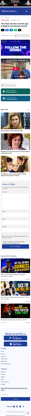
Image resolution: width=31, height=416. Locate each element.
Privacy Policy (4, 359)
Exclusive (3, 372)
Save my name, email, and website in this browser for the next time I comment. (15, 236)
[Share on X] (3, 30)
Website (4, 226)
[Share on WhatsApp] (15, 30)
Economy (3, 374)
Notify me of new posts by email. (11, 243)
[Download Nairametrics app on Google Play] (15, 338)
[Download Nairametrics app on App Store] (15, 344)
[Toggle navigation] (26, 11)
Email (4, 219)
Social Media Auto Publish (10, 415)
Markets (3, 377)
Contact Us (3, 356)
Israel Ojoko (27, 279)
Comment (5, 192)
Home (2, 17)
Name (4, 211)
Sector (2, 379)
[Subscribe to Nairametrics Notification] (28, 413)
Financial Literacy (5, 381)
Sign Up (15, 399)
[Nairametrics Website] (9, 11)
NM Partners (4, 361)
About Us (3, 354)
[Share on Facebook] (7, 30)
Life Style (3, 384)
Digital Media (7, 17)
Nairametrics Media (5, 35)
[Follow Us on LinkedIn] (17, 406)
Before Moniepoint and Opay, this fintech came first (14, 320)
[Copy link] (19, 30)
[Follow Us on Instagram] (20, 406)
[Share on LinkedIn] (11, 30)
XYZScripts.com (22, 415)
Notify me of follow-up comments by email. (14, 242)
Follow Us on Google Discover (23, 35)
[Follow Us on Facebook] (14, 406)
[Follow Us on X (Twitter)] (23, 406)
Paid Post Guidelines (5, 363)
